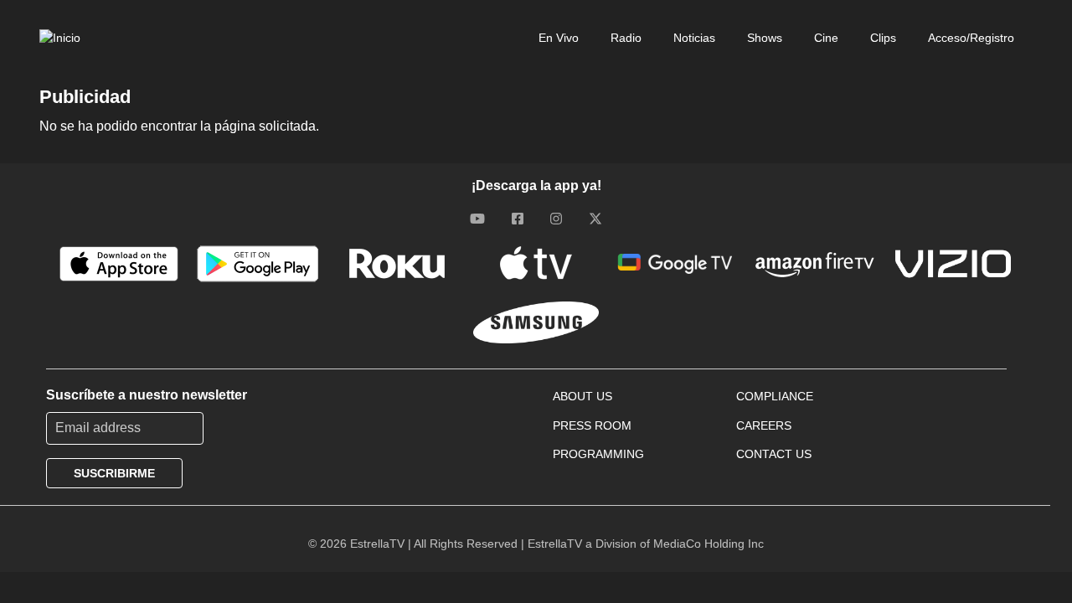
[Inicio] (59, 37)
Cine (826, 37)
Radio (626, 37)
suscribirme (114, 473)
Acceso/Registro (971, 37)
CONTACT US (774, 454)
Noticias (694, 37)
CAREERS (763, 425)
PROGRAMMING (598, 454)
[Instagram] (556, 218)
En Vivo (559, 37)
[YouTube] (477, 218)
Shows (764, 37)
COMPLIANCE (774, 396)
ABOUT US (582, 396)
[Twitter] (595, 218)
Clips (883, 37)
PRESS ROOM (592, 425)
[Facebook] (517, 218)
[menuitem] (548, 37)
